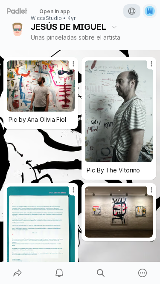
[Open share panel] (17, 272)
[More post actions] (68, 67)
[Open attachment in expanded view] (41, 86)
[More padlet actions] (142, 272)
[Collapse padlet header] (114, 26)
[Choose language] (131, 11)
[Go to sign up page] (150, 11)
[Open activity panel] (59, 272)
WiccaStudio (46, 18)
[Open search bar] (101, 273)
